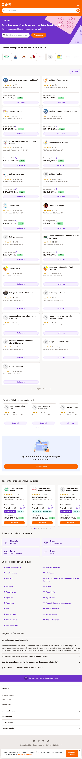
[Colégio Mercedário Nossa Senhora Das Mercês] (24, 57)
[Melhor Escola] (6, 4)
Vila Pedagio (50, 573)
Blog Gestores (6, 699)
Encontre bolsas (8, 711)
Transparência (8, 728)
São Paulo (6, 20)
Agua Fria (9, 598)
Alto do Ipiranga (12, 625)
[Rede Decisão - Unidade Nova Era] (68, 57)
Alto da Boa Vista (52, 609)
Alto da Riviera (11, 620)
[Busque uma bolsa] (78, 10)
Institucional (7, 716)
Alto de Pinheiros (52, 620)
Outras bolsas (7, 722)
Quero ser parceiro (8, 695)
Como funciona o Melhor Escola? (15, 640)
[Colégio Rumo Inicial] (33, 57)
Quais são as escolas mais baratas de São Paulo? (22, 668)
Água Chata (50, 592)
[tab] (35, 528)
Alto (7, 609)
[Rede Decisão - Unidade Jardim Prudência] (42, 57)
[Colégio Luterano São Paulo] (15, 57)
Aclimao (49, 586)
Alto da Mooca (51, 614)
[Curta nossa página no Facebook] (33, 740)
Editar (21, 505)
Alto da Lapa (11, 614)
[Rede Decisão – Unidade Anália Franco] (50, 57)
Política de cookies (25, 755)
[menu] (78, 4)
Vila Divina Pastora (53, 567)
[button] (32, 529)
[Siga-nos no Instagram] (38, 740)
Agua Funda (50, 598)
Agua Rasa (10, 603)
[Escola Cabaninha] (59, 57)
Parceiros (6, 688)
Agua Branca (11, 592)
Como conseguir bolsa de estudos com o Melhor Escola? (25, 656)
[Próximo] (50, 388)
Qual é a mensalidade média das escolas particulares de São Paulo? (30, 662)
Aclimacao (10, 586)
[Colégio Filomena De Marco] (6, 57)
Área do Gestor (7, 704)
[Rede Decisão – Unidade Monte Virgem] (77, 57)
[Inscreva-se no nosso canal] (43, 740)
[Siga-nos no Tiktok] (48, 740)
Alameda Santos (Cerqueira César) (59, 603)
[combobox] (16, 35)
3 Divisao (9, 578)
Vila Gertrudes (11, 573)
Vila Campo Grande (13, 567)
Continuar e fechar (72, 753)
